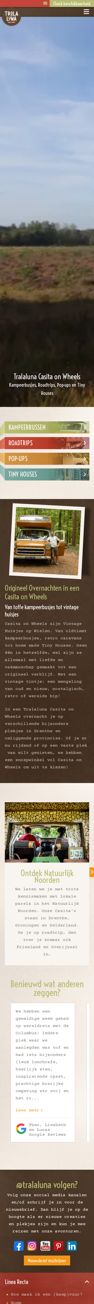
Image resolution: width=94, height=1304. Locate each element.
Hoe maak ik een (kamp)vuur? (46, 1294)
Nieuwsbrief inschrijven (47, 1260)
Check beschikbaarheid (71, 4)
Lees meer (28, 1110)
